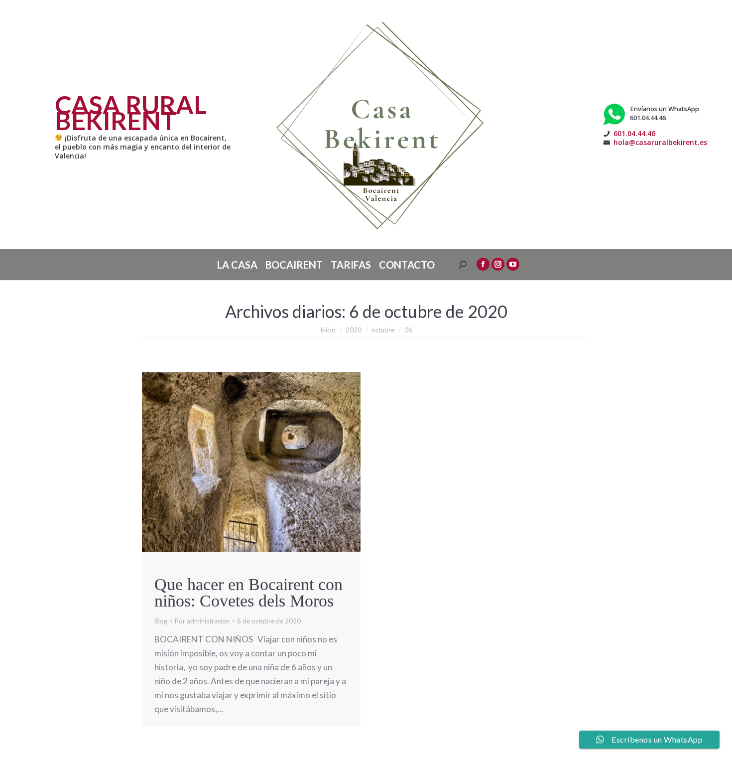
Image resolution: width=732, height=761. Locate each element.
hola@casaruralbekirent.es (660, 142)
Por (202, 621)
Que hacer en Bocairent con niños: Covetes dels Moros (248, 592)
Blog (160, 621)
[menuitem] (237, 264)
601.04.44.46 (634, 133)
